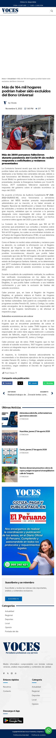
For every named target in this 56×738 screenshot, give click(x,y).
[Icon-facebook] (4, 673)
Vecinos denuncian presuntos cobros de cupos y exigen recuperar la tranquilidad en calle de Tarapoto (37, 470)
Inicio (4, 79)
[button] (46, 11)
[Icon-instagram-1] (12, 673)
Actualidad (12, 79)
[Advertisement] (28, 44)
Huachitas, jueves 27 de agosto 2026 (35, 431)
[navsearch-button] (52, 11)
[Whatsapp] (15, 673)
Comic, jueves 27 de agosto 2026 (33, 449)
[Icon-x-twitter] (8, 673)
